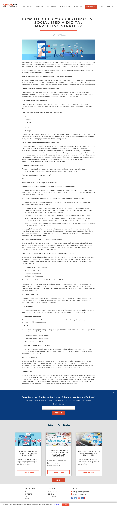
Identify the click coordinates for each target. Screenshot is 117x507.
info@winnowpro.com (81, 492)
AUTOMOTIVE (52, 492)
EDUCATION (52, 496)
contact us (91, 7)
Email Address (58, 404)
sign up (110, 7)
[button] (27, 7)
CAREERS (28, 494)
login (100, 7)
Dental (51, 494)
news (27, 498)
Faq (26, 496)
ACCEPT (65, 504)
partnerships (64, 7)
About (27, 492)
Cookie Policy (57, 504)
